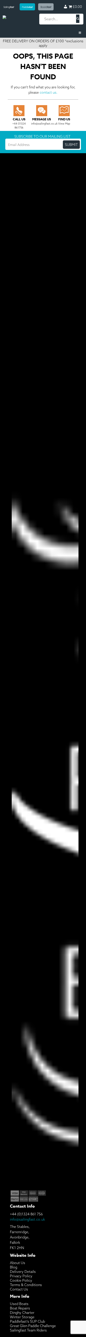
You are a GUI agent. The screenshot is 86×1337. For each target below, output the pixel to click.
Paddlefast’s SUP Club (27, 1321)
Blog (13, 1267)
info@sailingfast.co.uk (27, 1219)
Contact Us (19, 1289)
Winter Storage (22, 1317)
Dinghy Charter (22, 1312)
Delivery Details (23, 1271)
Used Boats (19, 1304)
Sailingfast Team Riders (28, 1330)
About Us (17, 1263)
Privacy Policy (21, 1276)
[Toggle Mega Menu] (43, 33)
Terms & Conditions (26, 1285)
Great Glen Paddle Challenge (33, 1326)
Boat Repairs (20, 1308)
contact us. (49, 92)
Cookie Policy (21, 1280)
